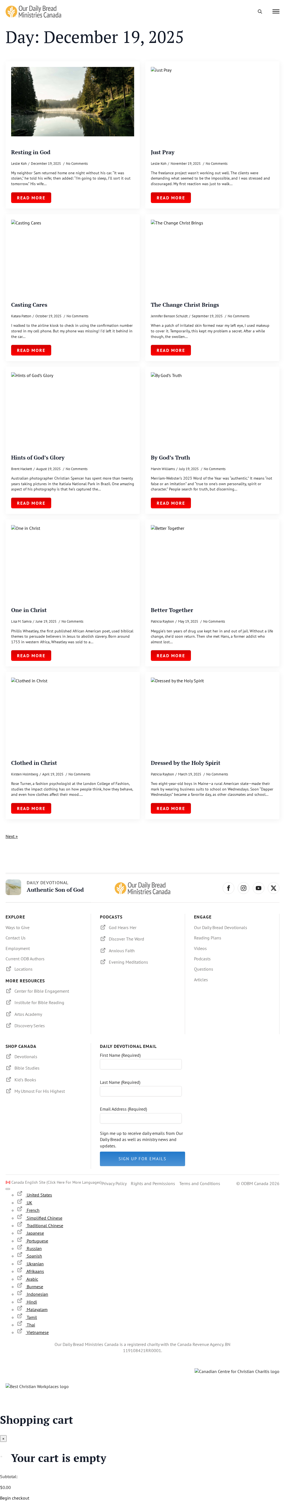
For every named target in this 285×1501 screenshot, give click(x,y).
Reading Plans (207, 938)
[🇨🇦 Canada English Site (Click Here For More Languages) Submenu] (8, 1189)
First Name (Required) (120, 1055)
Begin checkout (14, 1498)
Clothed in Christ (34, 763)
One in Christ (29, 610)
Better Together (172, 610)
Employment (18, 948)
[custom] (273, 888)
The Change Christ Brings (185, 304)
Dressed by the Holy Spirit (185, 763)
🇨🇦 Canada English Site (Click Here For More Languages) (54, 1182)
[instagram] (243, 888)
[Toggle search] (260, 11)
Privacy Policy (114, 1183)
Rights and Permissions (153, 1183)
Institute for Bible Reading (39, 1002)
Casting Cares (29, 304)
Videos (200, 948)
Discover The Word (126, 939)
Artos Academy (28, 1014)
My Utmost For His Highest (39, 1091)
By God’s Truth (170, 457)
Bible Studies (27, 1068)
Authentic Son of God (55, 889)
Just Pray (163, 152)
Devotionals (25, 1056)
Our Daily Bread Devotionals (220, 927)
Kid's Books (25, 1079)
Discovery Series (29, 1025)
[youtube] (258, 888)
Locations (23, 969)
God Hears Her (122, 927)
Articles (201, 979)
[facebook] (228, 888)
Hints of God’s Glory (38, 457)
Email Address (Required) (123, 1109)
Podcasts (202, 958)
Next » (12, 836)
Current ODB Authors (25, 958)
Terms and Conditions (199, 1183)
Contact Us (16, 938)
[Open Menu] (275, 11)
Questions (203, 969)
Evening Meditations (128, 962)
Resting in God (30, 152)
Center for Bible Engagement (41, 991)
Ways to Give (18, 927)
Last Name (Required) (120, 1082)
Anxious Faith (122, 950)
